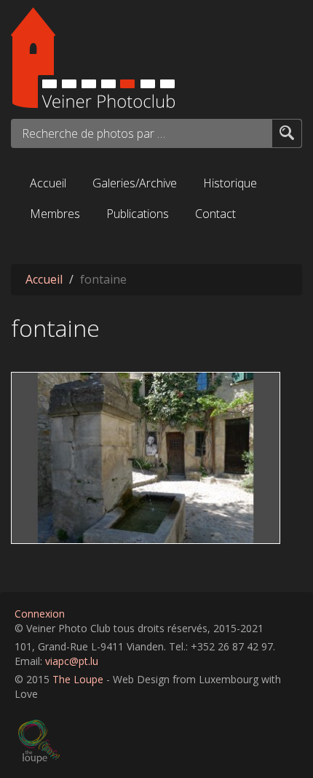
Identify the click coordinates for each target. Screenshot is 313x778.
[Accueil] (156, 57)
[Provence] (156, 458)
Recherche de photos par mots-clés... (94, 133)
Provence (43, 384)
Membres (55, 214)
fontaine (89, 529)
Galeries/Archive (134, 183)
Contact (215, 214)
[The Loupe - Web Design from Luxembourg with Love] (158, 741)
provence (139, 529)
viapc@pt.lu (71, 661)
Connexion (40, 614)
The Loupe (77, 679)
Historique (230, 183)
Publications (137, 214)
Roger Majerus (51, 506)
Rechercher (286, 132)
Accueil (48, 183)
